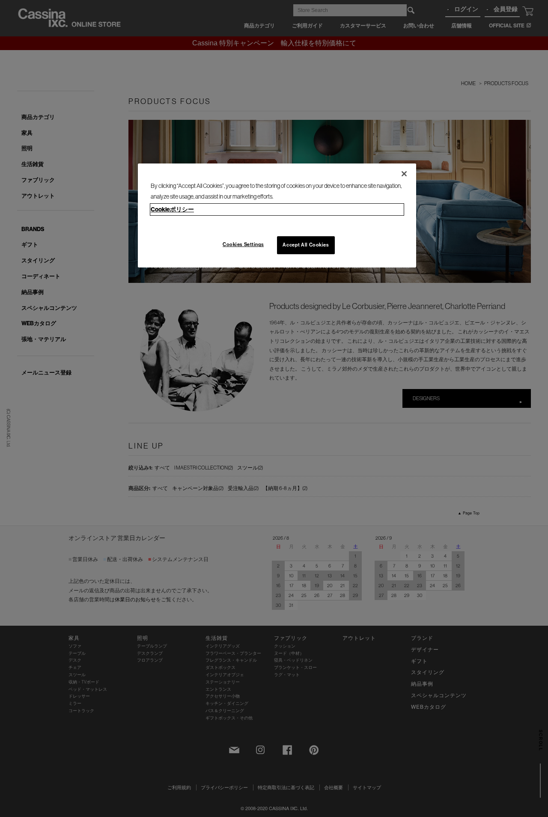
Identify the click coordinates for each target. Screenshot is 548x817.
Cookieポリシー (172, 209)
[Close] (404, 173)
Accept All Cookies (306, 245)
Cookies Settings (243, 244)
